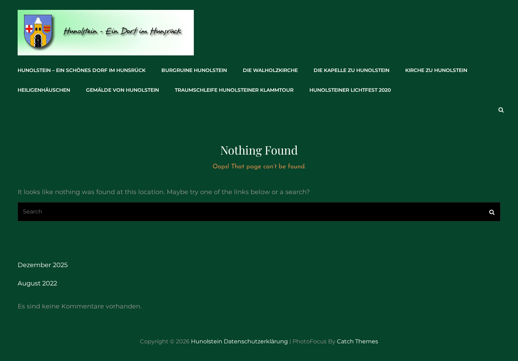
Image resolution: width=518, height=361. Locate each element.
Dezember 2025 (43, 265)
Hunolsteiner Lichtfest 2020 (350, 90)
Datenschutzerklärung (256, 341)
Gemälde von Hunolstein (122, 90)
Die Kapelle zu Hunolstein (351, 70)
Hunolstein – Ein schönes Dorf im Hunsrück (82, 70)
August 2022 (37, 283)
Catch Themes (357, 341)
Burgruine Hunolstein (194, 70)
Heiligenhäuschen (44, 90)
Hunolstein (206, 341)
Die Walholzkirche (270, 70)
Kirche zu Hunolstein (436, 70)
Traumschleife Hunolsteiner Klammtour (234, 90)
